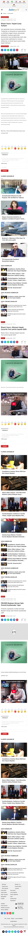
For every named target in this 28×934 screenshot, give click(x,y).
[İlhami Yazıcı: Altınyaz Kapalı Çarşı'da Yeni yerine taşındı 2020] (14, 351)
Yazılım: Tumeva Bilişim (13, 929)
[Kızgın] (15, 146)
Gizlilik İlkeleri (13, 920)
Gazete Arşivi (13, 897)
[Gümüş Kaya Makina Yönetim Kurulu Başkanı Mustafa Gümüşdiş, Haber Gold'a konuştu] (14, 526)
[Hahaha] (18, 146)
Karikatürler (13, 899)
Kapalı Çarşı (5, 885)
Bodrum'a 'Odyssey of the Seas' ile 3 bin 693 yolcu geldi (13, 239)
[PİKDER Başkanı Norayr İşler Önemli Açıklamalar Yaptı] (14, 631)
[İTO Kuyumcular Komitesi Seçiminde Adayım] (14, 250)
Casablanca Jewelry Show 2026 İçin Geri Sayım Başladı (14, 472)
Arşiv (11, 895)
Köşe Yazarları (4, 893)
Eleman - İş (17, 883)
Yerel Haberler (13, 891)
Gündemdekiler (10, 13)
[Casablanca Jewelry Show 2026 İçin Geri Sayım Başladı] (14, 462)
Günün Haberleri (14, 893)
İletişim (12, 917)
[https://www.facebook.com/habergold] (2, 912)
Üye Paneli (12, 889)
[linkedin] (14, 50)
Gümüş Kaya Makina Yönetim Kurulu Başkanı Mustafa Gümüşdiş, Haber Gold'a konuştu (13, 536)
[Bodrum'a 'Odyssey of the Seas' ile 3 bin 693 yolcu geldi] (14, 229)
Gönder (5, 170)
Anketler (3, 902)
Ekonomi (4, 883)
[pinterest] (17, 50)
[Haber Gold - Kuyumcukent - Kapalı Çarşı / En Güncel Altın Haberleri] (14, 9)
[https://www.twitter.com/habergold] (5, 912)
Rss (5, 917)
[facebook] (2, 50)
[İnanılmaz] (22, 146)
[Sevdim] (8, 146)
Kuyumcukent (18, 885)
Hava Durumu (4, 904)
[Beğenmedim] (12, 146)
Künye (8, 917)
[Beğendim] (2, 146)
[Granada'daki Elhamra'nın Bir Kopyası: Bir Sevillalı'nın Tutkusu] (14, 186)
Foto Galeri (3, 889)
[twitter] (5, 50)
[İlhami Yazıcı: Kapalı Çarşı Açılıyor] (14, 61)
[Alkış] (5, 146)
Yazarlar (17, 887)
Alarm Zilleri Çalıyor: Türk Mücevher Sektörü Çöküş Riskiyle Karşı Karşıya (14, 493)
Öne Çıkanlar (5, 887)
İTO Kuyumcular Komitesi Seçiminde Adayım (10, 260)
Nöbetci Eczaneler (5, 906)
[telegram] (11, 50)
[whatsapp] (8, 50)
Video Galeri (4, 891)
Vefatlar (2, 897)
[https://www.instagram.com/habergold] (7, 912)
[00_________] (13, 912)
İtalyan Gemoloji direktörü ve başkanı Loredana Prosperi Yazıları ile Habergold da (13, 218)
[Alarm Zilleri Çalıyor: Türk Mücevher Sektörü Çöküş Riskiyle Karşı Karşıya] (14, 483)
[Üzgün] (25, 146)
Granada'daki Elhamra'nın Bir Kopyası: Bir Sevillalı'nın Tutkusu (13, 196)
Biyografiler (3, 895)
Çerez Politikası (19, 917)
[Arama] (26, 10)
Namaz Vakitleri (4, 908)
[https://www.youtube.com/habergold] (10, 912)
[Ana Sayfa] (1, 13)
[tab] (4, 154)
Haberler (4, 13)
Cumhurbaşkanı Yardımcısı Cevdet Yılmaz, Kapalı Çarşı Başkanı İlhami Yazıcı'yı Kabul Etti (13, 514)
